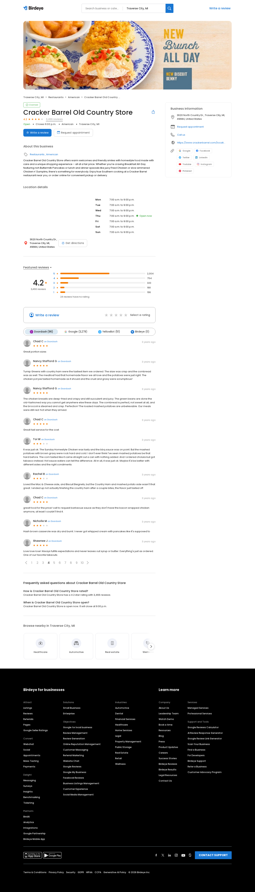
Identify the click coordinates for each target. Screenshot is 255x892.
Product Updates (168, 747)
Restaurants (55, 97)
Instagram (206, 164)
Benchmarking (31, 797)
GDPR (81, 872)
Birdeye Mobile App (34, 839)
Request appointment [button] (190, 127)
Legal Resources (168, 775)
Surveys (27, 786)
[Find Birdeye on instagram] (176, 855)
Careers (163, 752)
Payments (29, 766)
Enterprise (69, 713)
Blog (161, 736)
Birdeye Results (167, 769)
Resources (165, 730)
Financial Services (125, 719)
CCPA (98, 872)
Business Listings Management (81, 783)
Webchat (28, 744)
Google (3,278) (77, 331)
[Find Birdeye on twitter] (162, 855)
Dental (119, 713)
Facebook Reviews (73, 777)
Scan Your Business (199, 744)
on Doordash (50, 341)
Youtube (187, 164)
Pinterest (187, 170)
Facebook (205, 150)
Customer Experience (75, 789)
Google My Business (74, 772)
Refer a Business (197, 766)
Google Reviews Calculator (203, 727)
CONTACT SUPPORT (213, 855)
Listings (27, 707)
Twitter (186, 157)
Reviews (28, 713)
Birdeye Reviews (168, 764)
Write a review (220, 8)
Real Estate (121, 752)
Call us (181, 135)
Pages (26, 724)
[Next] (151, 646)
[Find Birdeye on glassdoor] (190, 855)
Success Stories (168, 758)
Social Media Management (78, 794)
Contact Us (165, 780)
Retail (118, 758)
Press (162, 741)
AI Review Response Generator (205, 733)
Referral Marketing (73, 755)
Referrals (28, 719)
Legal (118, 736)
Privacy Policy (56, 872)
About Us (164, 707)
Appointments (31, 755)
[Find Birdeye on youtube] (183, 855)
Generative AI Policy (114, 872)
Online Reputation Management (82, 744)
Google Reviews (72, 766)
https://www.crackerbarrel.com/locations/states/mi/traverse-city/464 (201, 142)
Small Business (71, 707)
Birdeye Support (197, 761)
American (74, 97)
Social (26, 749)
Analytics (28, 822)
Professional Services (200, 713)
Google (186, 150)
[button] (26, 562)
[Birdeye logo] (34, 8)
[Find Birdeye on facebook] (156, 855)
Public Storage (123, 747)
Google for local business (77, 727)
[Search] (169, 8)
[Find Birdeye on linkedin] (169, 855)
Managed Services (198, 707)
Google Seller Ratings (35, 730)
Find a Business (196, 749)
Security (70, 872)
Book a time (165, 724)
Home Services (123, 730)
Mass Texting (31, 761)
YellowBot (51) (111, 331)
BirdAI (26, 816)
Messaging (29, 780)
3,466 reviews (54, 119)
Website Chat (71, 761)
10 (82, 563)
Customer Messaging (75, 749)
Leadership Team (169, 713)
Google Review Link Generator (205, 738)
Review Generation (74, 738)
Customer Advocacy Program (205, 772)
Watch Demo (166, 719)
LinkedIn (203, 157)
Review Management (75, 733)
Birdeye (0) (142, 331)
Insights (28, 791)
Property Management (128, 741)
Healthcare (121, 724)
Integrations (30, 827)
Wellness (120, 764)
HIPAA (89, 872)
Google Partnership (34, 833)
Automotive (122, 707)
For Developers (196, 755)
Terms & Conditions (34, 872)
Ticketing (28, 802)
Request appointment (75, 133)
